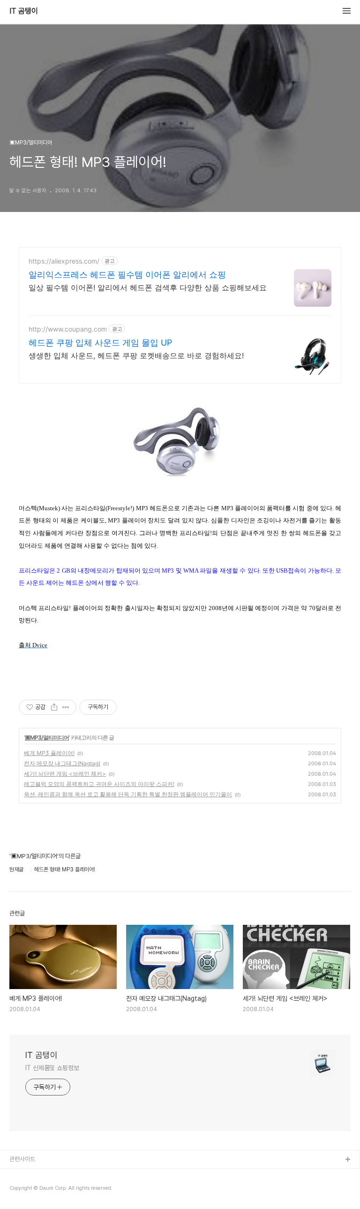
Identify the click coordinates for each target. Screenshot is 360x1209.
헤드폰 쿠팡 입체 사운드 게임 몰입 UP (100, 343)
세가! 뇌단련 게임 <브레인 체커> (65, 773)
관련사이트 (22, 1159)
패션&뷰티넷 (25, 1190)
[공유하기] (54, 707)
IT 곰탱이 (23, 11)
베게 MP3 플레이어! (49, 752)
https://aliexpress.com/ (64, 261)
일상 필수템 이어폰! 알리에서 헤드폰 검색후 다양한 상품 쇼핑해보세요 (148, 287)
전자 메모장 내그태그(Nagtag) (62, 763)
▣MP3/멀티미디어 (47, 737)
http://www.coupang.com (68, 329)
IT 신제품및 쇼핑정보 (52, 1068)
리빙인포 (20, 1175)
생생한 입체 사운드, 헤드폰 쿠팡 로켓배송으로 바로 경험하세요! (136, 355)
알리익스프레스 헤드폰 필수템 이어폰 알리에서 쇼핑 (127, 275)
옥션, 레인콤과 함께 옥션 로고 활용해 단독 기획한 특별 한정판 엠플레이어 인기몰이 (128, 794)
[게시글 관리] (66, 707)
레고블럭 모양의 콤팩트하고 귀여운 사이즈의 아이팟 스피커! (99, 783)
